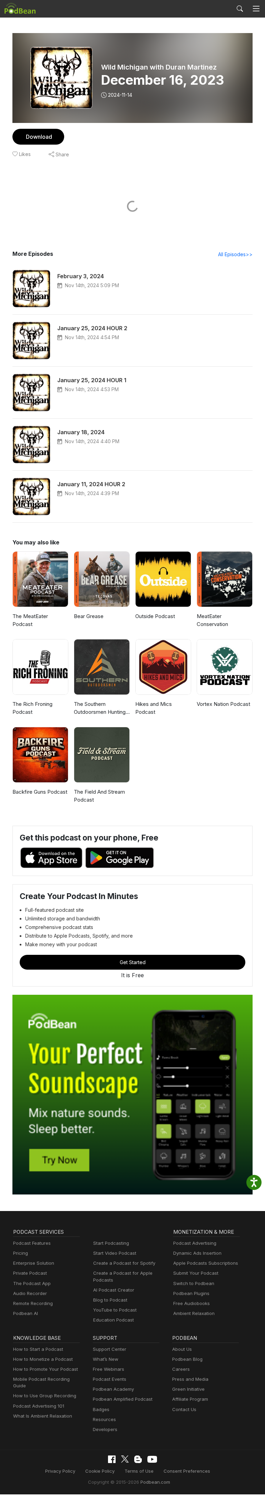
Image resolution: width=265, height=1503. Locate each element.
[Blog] (138, 1459)
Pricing (20, 1253)
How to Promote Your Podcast (45, 1369)
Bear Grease (89, 616)
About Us (182, 1349)
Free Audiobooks (191, 1303)
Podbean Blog (187, 1359)
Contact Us (184, 1409)
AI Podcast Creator (113, 1290)
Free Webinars (108, 1369)
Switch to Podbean (193, 1283)
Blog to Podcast (110, 1300)
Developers (105, 1429)
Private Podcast (30, 1273)
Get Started (133, 962)
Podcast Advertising (194, 1243)
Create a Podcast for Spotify (124, 1263)
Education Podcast (113, 1320)
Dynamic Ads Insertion (197, 1253)
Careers (181, 1369)
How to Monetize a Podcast (43, 1359)
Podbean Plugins (191, 1293)
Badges (101, 1409)
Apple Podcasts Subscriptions (205, 1263)
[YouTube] (152, 1459)
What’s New (105, 1359)
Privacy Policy (60, 1471)
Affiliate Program (190, 1399)
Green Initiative (188, 1389)
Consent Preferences (187, 1471)
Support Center (109, 1349)
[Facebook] (112, 1459)
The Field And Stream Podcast (99, 796)
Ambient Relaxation (194, 1313)
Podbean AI (25, 1313)
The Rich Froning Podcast (32, 708)
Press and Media (190, 1379)
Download (39, 136)
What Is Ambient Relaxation (42, 1416)
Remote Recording (33, 1303)
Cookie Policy (100, 1471)
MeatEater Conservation (212, 620)
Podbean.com (155, 1482)
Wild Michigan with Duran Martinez (159, 67)
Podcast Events (109, 1379)
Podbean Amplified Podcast (123, 1399)
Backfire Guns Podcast (39, 792)
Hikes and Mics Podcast (153, 708)
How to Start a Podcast (38, 1349)
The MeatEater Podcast (30, 620)
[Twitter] (125, 1459)
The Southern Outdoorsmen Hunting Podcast (100, 708)
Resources (104, 1419)
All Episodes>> (235, 254)
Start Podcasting (111, 1243)
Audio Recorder (30, 1293)
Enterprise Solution (33, 1263)
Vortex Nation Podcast (223, 704)
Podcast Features (32, 1243)
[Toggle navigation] (256, 8)
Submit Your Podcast (195, 1273)
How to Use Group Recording (44, 1395)
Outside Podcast (155, 616)
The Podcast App (32, 1283)
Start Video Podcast (114, 1253)
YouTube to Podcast (115, 1310)
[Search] (240, 8)
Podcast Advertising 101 (38, 1406)
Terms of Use (139, 1471)
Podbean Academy (113, 1389)
